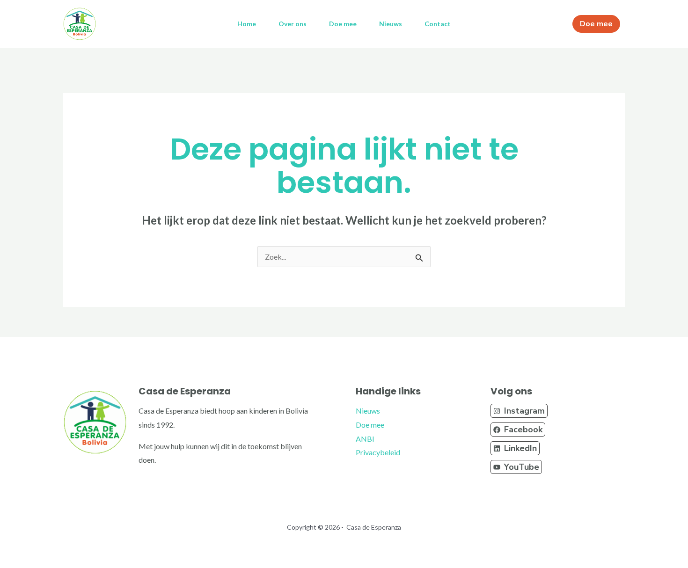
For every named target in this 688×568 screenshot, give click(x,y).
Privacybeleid (378, 452)
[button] (519, 411)
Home (246, 24)
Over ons (292, 24)
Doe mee (343, 24)
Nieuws (390, 24)
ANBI (365, 438)
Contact (438, 24)
